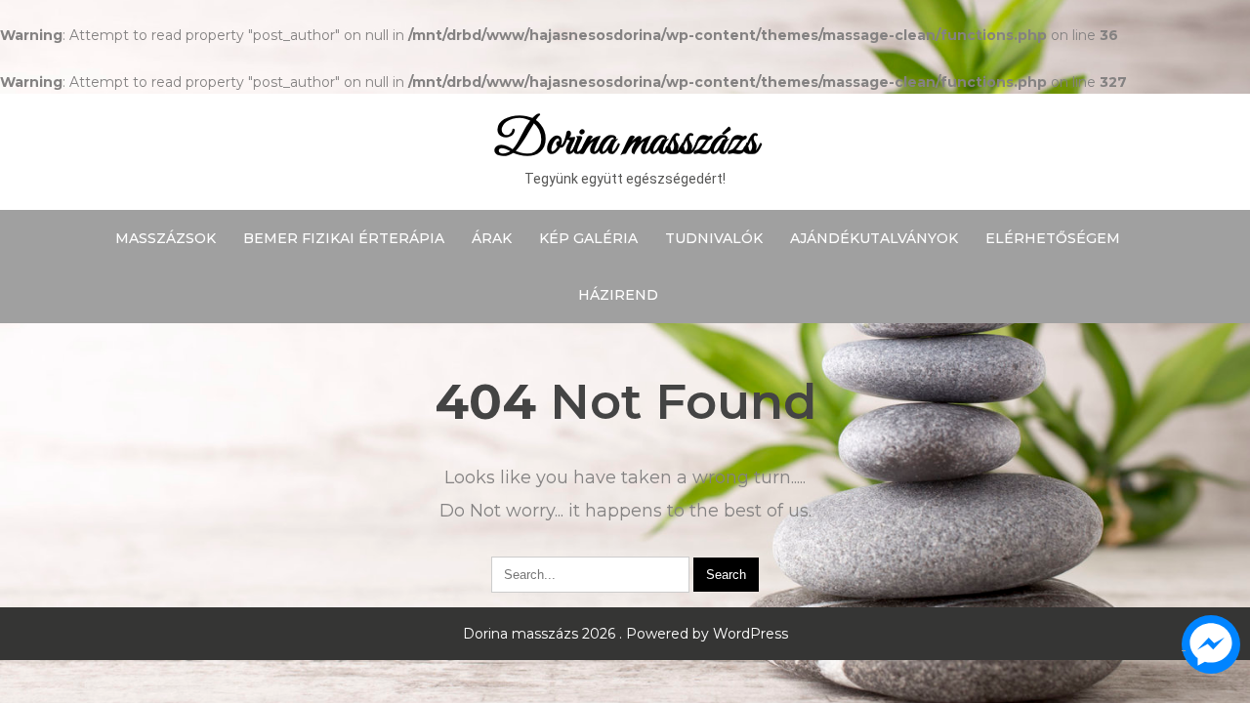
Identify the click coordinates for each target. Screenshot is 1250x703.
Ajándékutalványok (874, 238)
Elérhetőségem (1052, 238)
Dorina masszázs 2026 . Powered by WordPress (625, 633)
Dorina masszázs (625, 142)
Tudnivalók (714, 238)
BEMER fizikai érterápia (343, 238)
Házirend (618, 295)
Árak (492, 238)
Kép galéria (588, 238)
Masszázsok (165, 238)
